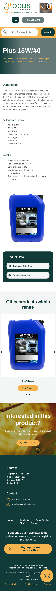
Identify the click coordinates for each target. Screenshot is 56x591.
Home (5, 59)
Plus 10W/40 (28, 381)
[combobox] (19, 32)
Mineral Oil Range (14, 62)
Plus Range (28, 62)
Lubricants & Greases (18, 59)
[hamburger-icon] (15, 20)
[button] (1, 352)
